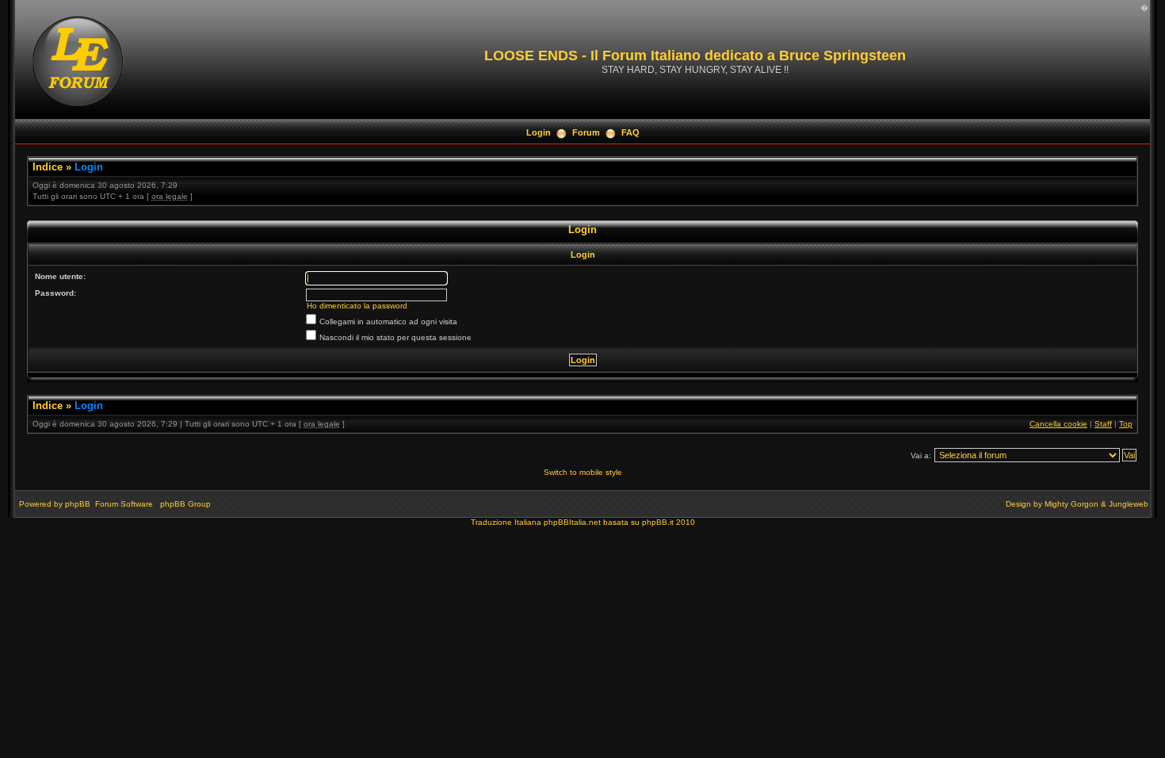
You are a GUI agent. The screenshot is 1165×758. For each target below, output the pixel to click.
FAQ (630, 132)
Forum (586, 132)
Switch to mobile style (583, 472)
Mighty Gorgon (1071, 504)
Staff (1103, 423)
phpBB (77, 504)
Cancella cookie (1058, 423)
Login (538, 132)
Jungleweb (1128, 504)
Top (1126, 423)
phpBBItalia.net (572, 522)
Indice (47, 167)
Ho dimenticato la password (357, 305)
